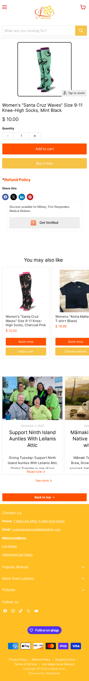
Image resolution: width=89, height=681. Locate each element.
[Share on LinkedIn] (22, 197)
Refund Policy (41, 659)
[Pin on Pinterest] (30, 197)
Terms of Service (25, 664)
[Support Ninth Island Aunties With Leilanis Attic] (32, 398)
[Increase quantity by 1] (34, 136)
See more (42, 480)
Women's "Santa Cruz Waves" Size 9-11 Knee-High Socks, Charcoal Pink (26, 320)
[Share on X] (13, 197)
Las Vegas (9, 546)
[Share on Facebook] (5, 197)
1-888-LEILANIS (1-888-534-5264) (39, 521)
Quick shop (25, 341)
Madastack (53, 673)
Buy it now (44, 163)
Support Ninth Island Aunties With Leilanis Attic (32, 438)
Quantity (8, 128)
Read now (35, 471)
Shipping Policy (65, 659)
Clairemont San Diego (17, 554)
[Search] (81, 31)
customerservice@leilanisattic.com (36, 529)
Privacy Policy (18, 659)
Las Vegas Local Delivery (58, 664)
